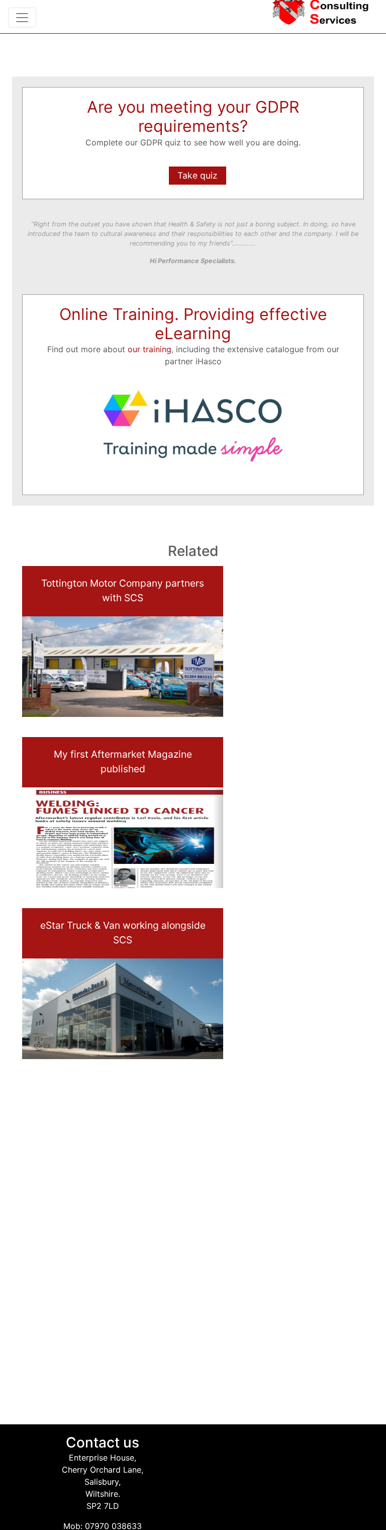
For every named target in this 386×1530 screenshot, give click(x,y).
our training (149, 349)
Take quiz (197, 175)
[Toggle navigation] (22, 18)
